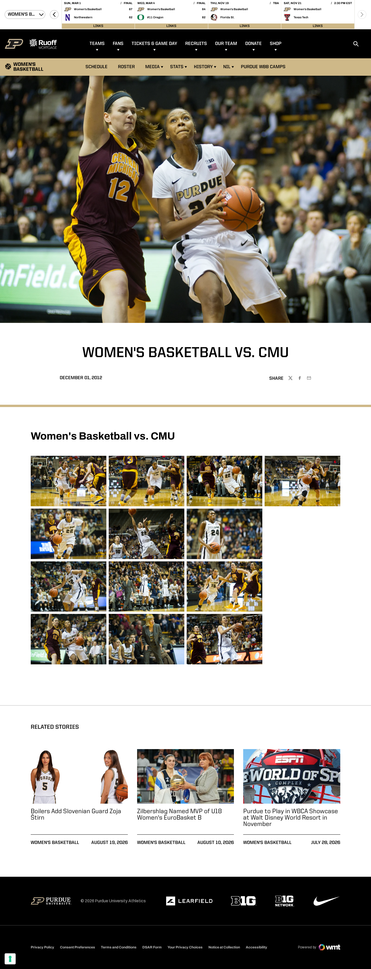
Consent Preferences (77, 947)
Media (152, 67)
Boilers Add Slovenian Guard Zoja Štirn (76, 814)
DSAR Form (152, 947)
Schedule (97, 67)
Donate (253, 43)
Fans (118, 43)
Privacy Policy (42, 947)
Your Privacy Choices (185, 947)
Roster (126, 67)
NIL (226, 67)
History (203, 67)
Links (98, 26)
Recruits (196, 43)
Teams (97, 43)
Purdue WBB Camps (263, 67)
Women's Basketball (55, 842)
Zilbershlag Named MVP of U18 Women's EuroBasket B (179, 814)
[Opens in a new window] (189, 901)
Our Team (226, 43)
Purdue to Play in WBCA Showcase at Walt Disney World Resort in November (290, 817)
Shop (275, 43)
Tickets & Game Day (154, 43)
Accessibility (256, 947)
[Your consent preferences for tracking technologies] (10, 958)
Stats (176, 67)
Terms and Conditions (119, 947)
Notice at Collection (224, 947)
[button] (54, 14)
